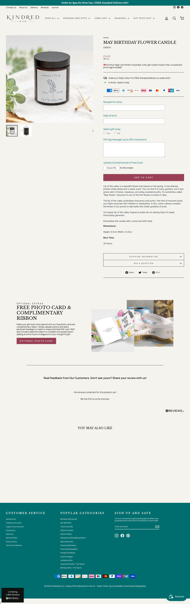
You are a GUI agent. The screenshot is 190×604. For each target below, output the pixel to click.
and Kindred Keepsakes (135, 586)
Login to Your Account (15, 526)
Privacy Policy (11, 541)
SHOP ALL (51, 18)
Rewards (45, 7)
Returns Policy (12, 537)
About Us (23, 7)
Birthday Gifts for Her (68, 519)
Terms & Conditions (14, 545)
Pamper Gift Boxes (67, 552)
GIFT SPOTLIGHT (143, 18)
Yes (109, 133)
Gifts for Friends (66, 530)
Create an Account (14, 523)
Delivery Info (11, 519)
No (119, 133)
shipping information (143, 256)
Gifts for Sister (66, 534)
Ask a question (144, 263)
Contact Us (11, 7)
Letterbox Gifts (66, 560)
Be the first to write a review (95, 398)
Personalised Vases (68, 545)
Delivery (34, 7)
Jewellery (101, 18)
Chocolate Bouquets (68, 549)
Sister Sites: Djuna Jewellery (110, 586)
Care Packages (66, 556)
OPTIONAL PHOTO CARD (36, 341)
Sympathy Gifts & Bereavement (73, 537)
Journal (55, 7)
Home (105, 37)
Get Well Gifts (65, 523)
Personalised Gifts (75, 18)
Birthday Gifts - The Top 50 (70, 567)
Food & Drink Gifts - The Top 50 (72, 564)
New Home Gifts (66, 541)
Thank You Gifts (66, 526)
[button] (95, 398)
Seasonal (121, 18)
